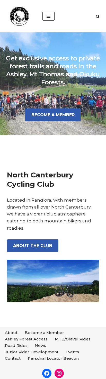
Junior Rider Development (31, 351)
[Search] (98, 16)
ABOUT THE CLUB (32, 245)
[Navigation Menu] (48, 16)
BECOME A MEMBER (53, 114)
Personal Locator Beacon (53, 358)
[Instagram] (59, 373)
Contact (13, 358)
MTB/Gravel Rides (73, 339)
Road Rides (16, 345)
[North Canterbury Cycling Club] (19, 16)
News (40, 345)
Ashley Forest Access (26, 339)
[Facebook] (46, 373)
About (11, 332)
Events (72, 351)
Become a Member (44, 332)
